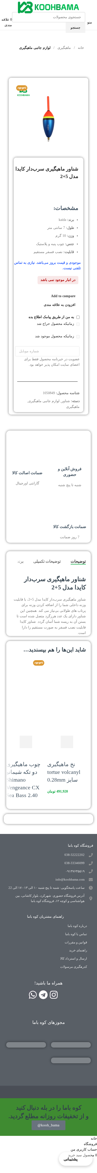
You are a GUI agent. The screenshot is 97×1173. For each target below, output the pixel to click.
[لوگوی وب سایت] (48, 7)
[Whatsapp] (32, 994)
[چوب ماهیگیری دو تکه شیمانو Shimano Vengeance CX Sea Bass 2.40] (25, 677)
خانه (80, 48)
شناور (65, 401)
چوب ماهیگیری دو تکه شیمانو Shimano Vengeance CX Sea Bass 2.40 (23, 779)
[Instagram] (53, 994)
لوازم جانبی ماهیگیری (34, 48)
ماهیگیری (63, 48)
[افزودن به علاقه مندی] (53, 754)
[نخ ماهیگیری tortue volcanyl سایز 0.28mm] (66, 677)
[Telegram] (43, 994)
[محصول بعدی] (14, 61)
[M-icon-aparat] (64, 994)
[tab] (78, 561)
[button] (67, 742)
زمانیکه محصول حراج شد (56, 324)
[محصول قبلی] (26, 61)
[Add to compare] (53, 742)
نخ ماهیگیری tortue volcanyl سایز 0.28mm (63, 772)
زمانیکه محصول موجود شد (55, 336)
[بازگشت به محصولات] (20, 61)
